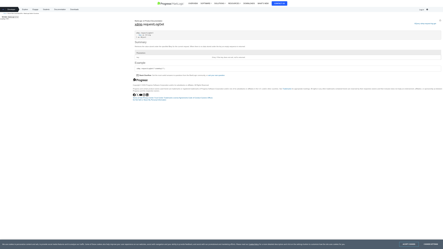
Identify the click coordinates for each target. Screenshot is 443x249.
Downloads (249, 3)
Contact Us (279, 3)
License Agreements (180, 98)
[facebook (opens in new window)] (134, 96)
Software (205, 3)
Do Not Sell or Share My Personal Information (149, 100)
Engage (35, 9)
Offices (210, 98)
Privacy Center (148, 98)
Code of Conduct (194, 98)
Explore (25, 9)
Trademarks (287, 89)
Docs (5, 13)
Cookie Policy (254, 244)
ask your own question (216, 75)
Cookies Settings (431, 244)
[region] (221, 244)
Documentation (60, 9)
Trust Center (158, 98)
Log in (421, 10)
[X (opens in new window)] (137, 96)
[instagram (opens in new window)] (144, 96)
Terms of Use (138, 98)
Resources (233, 3)
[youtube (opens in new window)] (141, 96)
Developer (11, 9)
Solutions (219, 3)
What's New (263, 3)
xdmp (138, 24)
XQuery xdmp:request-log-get (425, 23)
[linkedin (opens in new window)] (147, 96)
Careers (204, 98)
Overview (193, 3)
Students (46, 9)
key (140, 35)
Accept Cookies (409, 244)
